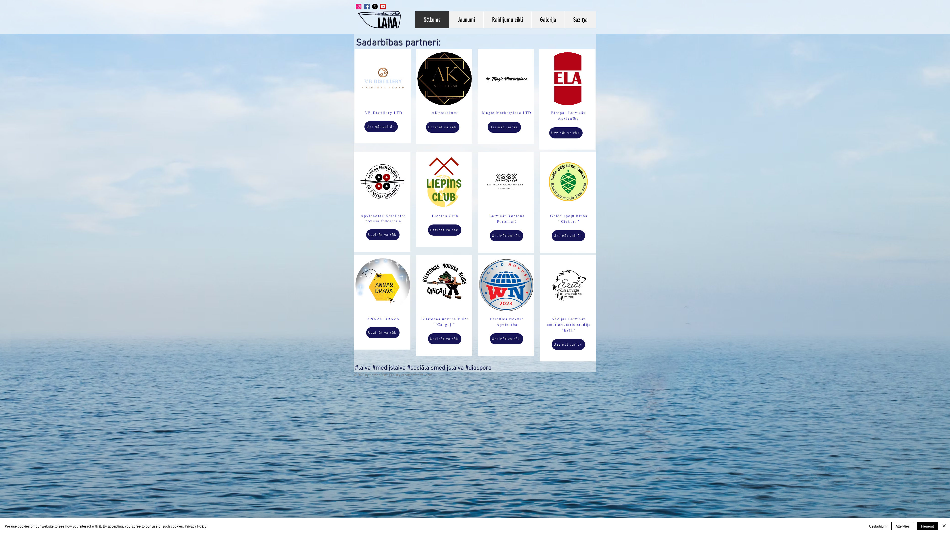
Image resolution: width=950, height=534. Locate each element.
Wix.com (426, 375)
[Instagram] (358, 6)
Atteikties (903, 526)
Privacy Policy (195, 526)
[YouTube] (383, 6)
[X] (375, 6)
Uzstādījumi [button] (878, 526)
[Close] (944, 526)
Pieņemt (927, 526)
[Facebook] (367, 6)
